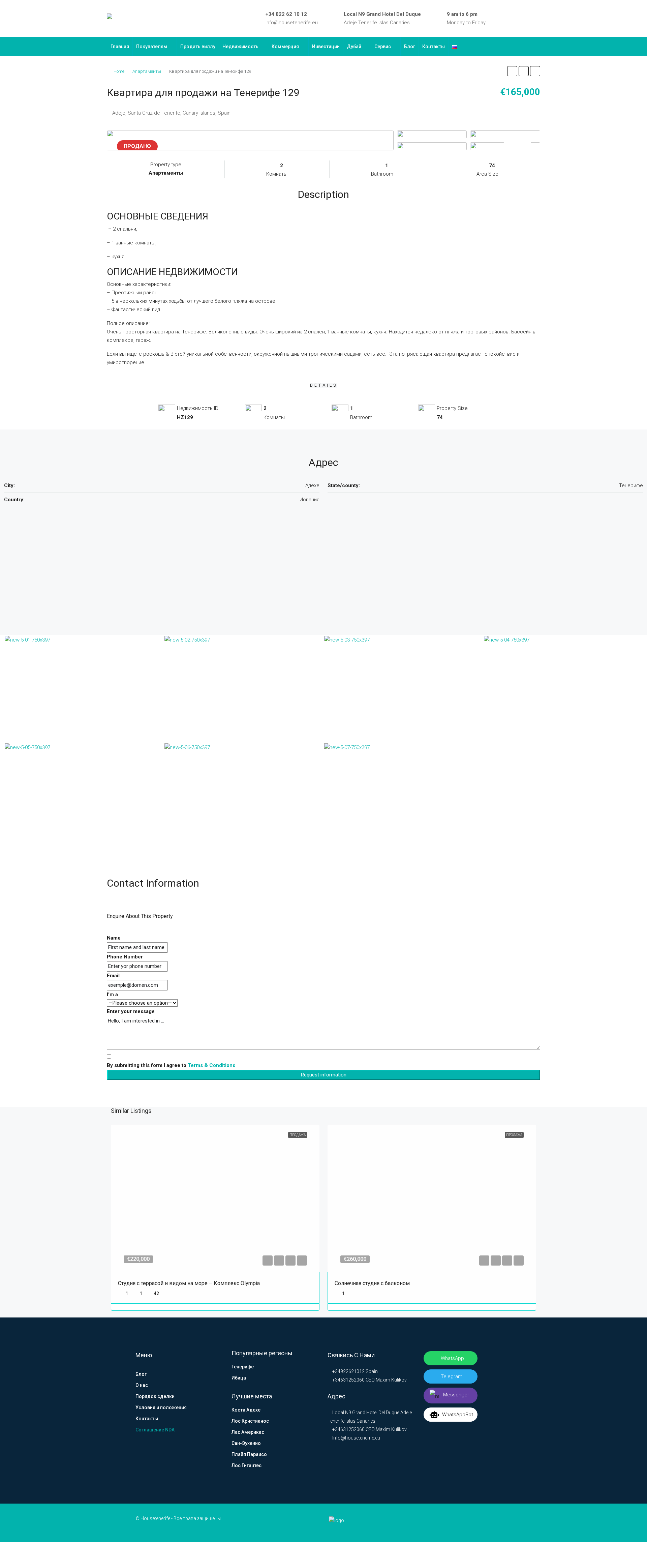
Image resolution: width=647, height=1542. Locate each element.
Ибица (239, 1378)
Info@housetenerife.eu (292, 23)
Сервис (382, 46)
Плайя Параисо (249, 1454)
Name (114, 938)
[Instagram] (518, 18)
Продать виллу (197, 46)
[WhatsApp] (537, 18)
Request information (323, 1075)
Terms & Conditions (211, 1065)
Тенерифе (243, 1366)
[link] (215, 1198)
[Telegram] (527, 18)
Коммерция (285, 46)
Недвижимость (240, 46)
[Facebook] (498, 18)
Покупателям (151, 46)
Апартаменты (146, 71)
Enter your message (131, 1011)
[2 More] (505, 146)
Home (119, 71)
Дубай (354, 46)
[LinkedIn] (508, 18)
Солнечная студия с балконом (372, 1283)
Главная (120, 46)
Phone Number (125, 957)
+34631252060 (348, 1380)
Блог (409, 46)
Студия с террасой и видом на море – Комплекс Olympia (189, 1283)
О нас (141, 1385)
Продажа (297, 1135)
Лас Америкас (248, 1432)
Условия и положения (161, 1407)
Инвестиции (326, 46)
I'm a (112, 994)
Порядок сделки (155, 1396)
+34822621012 (348, 1371)
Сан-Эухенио (246, 1443)
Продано (137, 146)
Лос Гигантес (246, 1465)
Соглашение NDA (155, 1429)
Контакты (433, 46)
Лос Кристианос (250, 1421)
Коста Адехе (246, 1410)
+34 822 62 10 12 (286, 14)
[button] (512, 71)
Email (113, 976)
